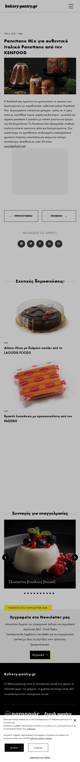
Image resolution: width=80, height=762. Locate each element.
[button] (24, 593)
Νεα (6, 343)
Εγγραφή (38, 654)
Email (58, 244)
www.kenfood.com (15, 146)
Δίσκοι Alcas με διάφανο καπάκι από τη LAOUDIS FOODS (33, 350)
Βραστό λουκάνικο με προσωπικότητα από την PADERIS (38, 418)
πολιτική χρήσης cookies (41, 738)
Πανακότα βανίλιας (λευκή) (32, 582)
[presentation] (5, 557)
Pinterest (40, 244)
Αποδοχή (14, 747)
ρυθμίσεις (31, 729)
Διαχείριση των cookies (40, 757)
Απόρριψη (38, 747)
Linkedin (49, 244)
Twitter (30, 244)
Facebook (21, 244)
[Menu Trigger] (71, 6)
